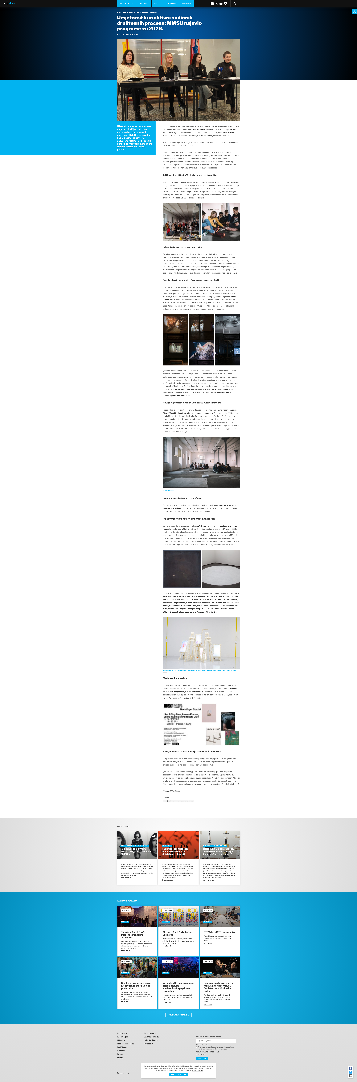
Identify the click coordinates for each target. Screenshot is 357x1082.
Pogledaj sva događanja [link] (178, 1015)
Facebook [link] (212, 3)
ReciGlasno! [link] (122, 1047)
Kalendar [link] (186, 4)
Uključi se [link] (144, 4)
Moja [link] (9, 3)
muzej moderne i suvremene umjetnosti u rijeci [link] (178, 801)
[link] (354, 11)
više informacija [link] (197, 1070)
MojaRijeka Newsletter (207, 1052)
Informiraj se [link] (126, 4)
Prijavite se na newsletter (208, 1036)
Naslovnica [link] (122, 1033)
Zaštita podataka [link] (151, 1037)
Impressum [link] (149, 1044)
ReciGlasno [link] (170, 4)
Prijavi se (200, 1055)
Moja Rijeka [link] (134, 34)
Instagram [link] (225, 3)
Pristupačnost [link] (150, 1033)
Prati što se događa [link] (125, 1044)
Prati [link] (156, 4)
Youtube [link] (220, 3)
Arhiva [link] (120, 1058)
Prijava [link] (120, 1054)
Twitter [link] (216, 3)
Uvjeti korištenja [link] (151, 1040)
